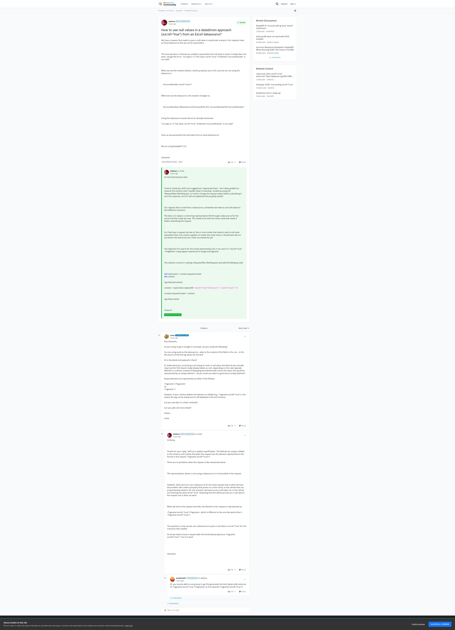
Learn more (129, 626)
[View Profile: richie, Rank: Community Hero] (166, 336)
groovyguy (270, 31)
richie (172, 335)
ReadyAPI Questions (191, 11)
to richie (180, 171)
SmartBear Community (165, 11)
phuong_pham (273, 53)
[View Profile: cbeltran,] (166, 172)
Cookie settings (418, 624)
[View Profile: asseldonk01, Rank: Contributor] (172, 579)
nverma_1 (271, 79)
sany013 (271, 87)
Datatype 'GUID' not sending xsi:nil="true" (274, 84)
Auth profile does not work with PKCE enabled (272, 37)
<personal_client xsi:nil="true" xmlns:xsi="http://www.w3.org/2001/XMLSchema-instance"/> (274, 75)
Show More (177, 598)
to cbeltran (202, 578)
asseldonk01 (181, 578)
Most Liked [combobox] (244, 328)
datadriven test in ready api (268, 93)
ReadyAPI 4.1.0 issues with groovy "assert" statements (274, 27)
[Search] (277, 3)
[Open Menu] (295, 10)
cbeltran (171, 21)
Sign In (293, 4)
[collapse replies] (159, 335)
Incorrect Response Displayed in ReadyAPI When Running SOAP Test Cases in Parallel (275, 48)
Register (284, 4)
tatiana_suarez (273, 42)
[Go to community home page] (167, 4)
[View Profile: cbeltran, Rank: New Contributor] (164, 23)
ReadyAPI (179, 11)
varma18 (270, 96)
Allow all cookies (440, 624)
